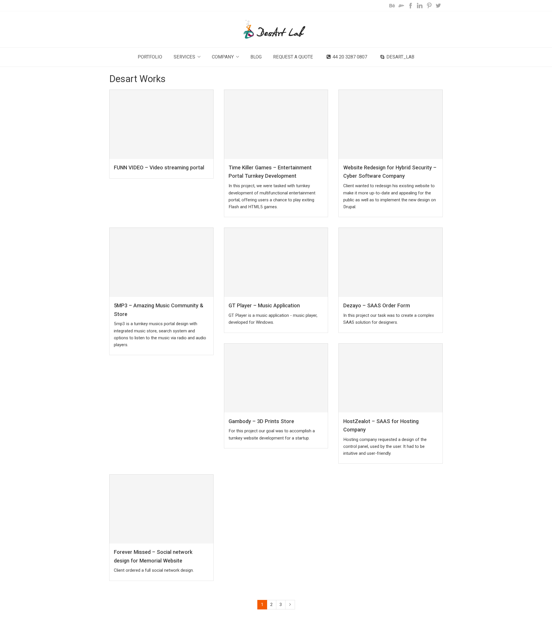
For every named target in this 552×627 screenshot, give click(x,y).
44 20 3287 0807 (350, 57)
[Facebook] (410, 5)
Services (184, 57)
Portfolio (150, 57)
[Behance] (392, 5)
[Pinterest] (429, 5)
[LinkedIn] (419, 5)
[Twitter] (438, 5)
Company (223, 57)
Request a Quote (293, 57)
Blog (256, 57)
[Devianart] (401, 5)
